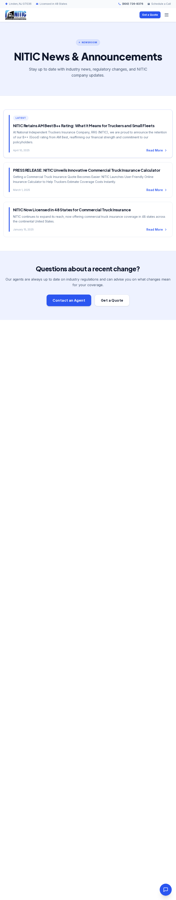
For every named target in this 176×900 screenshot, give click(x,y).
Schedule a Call (161, 3)
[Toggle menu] (166, 15)
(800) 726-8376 (132, 3)
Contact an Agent (69, 300)
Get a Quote (150, 14)
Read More (154, 150)
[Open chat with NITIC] (166, 890)
